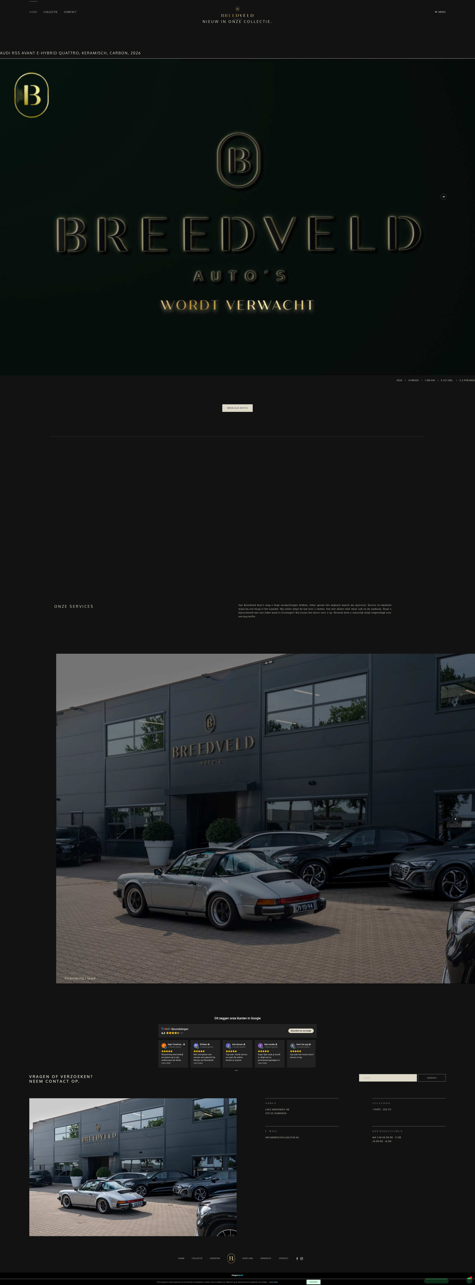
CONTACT (432, 1078)
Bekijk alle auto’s (237, 408)
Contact (70, 11)
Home (33, 11)
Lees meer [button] (198, 1063)
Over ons (247, 1258)
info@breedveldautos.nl (282, 1137)
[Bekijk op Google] (163, 1045)
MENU (442, 11)
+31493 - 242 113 (381, 1109)
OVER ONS (237, 493)
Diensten (215, 1258)
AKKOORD (313, 1282)
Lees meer (273, 1282)
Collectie (51, 11)
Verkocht (266, 1258)
